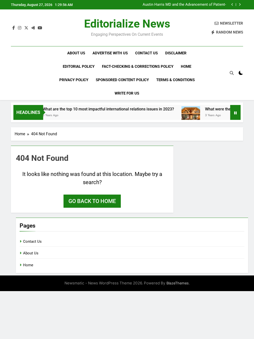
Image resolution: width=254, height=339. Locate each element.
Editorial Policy (79, 66)
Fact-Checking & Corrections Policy (137, 66)
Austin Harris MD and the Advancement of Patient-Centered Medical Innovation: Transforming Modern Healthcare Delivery (183, 5)
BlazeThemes (177, 283)
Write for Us (127, 93)
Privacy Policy (73, 80)
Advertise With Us (110, 53)
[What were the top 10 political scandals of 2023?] (186, 115)
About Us (76, 53)
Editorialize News (127, 23)
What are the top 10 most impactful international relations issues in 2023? (104, 109)
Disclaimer (176, 53)
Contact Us (146, 53)
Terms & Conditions (175, 80)
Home (186, 66)
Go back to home (92, 201)
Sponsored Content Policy (122, 80)
